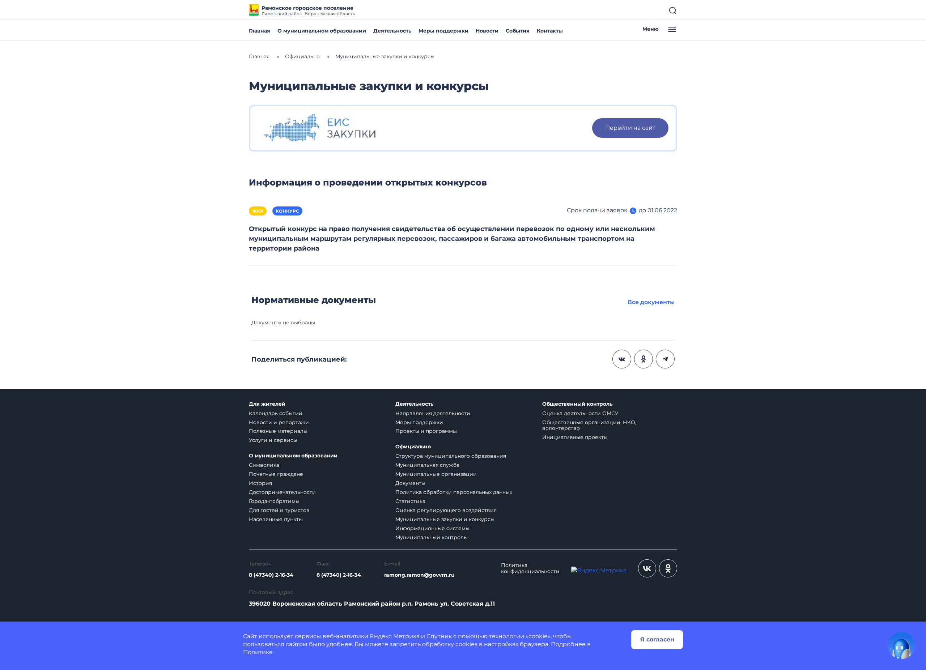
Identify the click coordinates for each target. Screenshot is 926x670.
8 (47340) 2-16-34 (271, 575)
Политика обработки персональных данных (453, 492)
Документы (410, 483)
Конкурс (287, 211)
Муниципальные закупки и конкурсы (444, 519)
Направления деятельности (432, 413)
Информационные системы (432, 528)
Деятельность (392, 30)
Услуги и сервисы (273, 440)
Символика (264, 465)
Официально (413, 447)
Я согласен (657, 639)
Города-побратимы (274, 501)
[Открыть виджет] (901, 645)
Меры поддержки (443, 30)
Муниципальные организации (436, 474)
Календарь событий (275, 413)
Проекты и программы (426, 431)
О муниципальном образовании (321, 30)
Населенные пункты (276, 519)
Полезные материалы (278, 431)
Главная (259, 30)
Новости (487, 30)
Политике (258, 652)
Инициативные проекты (575, 437)
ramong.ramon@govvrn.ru (419, 575)
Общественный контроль (577, 404)
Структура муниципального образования (450, 456)
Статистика (410, 501)
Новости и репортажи (279, 422)
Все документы (651, 302)
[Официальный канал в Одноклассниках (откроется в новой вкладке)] (668, 568)
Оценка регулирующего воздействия (446, 510)
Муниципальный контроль (431, 537)
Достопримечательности (282, 492)
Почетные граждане (276, 474)
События (518, 30)
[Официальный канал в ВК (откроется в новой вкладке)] (647, 568)
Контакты (550, 30)
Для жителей (267, 404)
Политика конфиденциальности (530, 568)
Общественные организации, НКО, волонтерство (589, 425)
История (260, 483)
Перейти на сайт (630, 127)
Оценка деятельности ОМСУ (580, 413)
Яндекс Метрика (395, 636)
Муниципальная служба (427, 465)
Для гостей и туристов (279, 510)
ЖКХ (257, 211)
